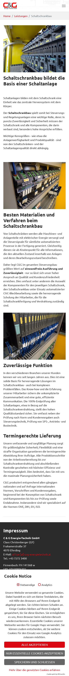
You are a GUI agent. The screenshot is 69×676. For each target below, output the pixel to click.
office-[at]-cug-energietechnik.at (31, 554)
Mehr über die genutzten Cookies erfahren (34, 669)
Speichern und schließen (34, 662)
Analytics (47, 584)
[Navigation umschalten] (64, 6)
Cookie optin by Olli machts (56, 674)
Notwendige (27, 584)
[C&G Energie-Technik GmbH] (10, 6)
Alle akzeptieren (34, 644)
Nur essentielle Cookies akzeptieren (34, 653)
